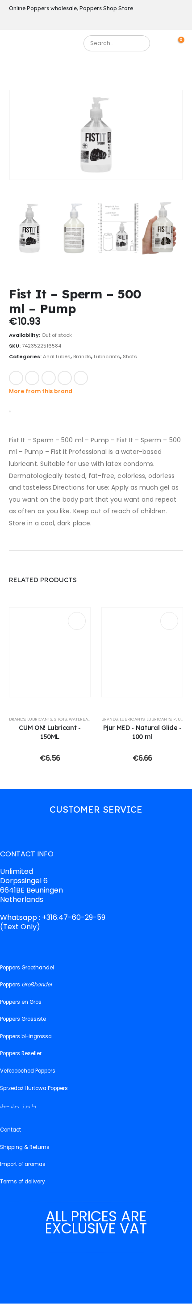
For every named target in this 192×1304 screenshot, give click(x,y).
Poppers (26, 984)
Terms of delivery (22, 1181)
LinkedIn (49, 378)
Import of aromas (23, 1164)
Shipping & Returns (25, 1147)
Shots (130, 356)
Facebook (16, 378)
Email (81, 378)
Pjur (178, 719)
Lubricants (107, 356)
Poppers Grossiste (23, 1019)
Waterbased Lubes (89, 719)
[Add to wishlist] (100, 377)
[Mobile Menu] (15, 45)
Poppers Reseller (21, 1053)
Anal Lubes (57, 356)
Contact (10, 1129)
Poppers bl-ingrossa (26, 1036)
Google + (65, 378)
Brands (82, 356)
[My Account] (166, 43)
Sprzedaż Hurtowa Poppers (34, 1088)
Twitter (32, 378)
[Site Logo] (48, 45)
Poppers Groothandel (27, 967)
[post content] (49, 652)
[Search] (139, 43)
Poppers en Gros (21, 1002)
